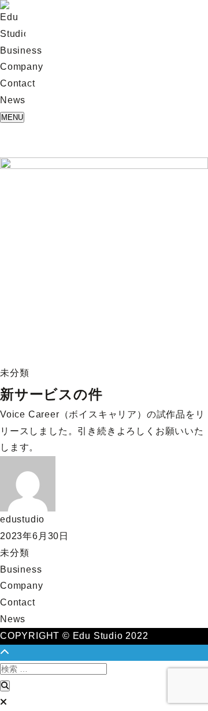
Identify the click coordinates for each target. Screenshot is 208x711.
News (12, 619)
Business (21, 569)
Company (21, 585)
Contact (17, 602)
